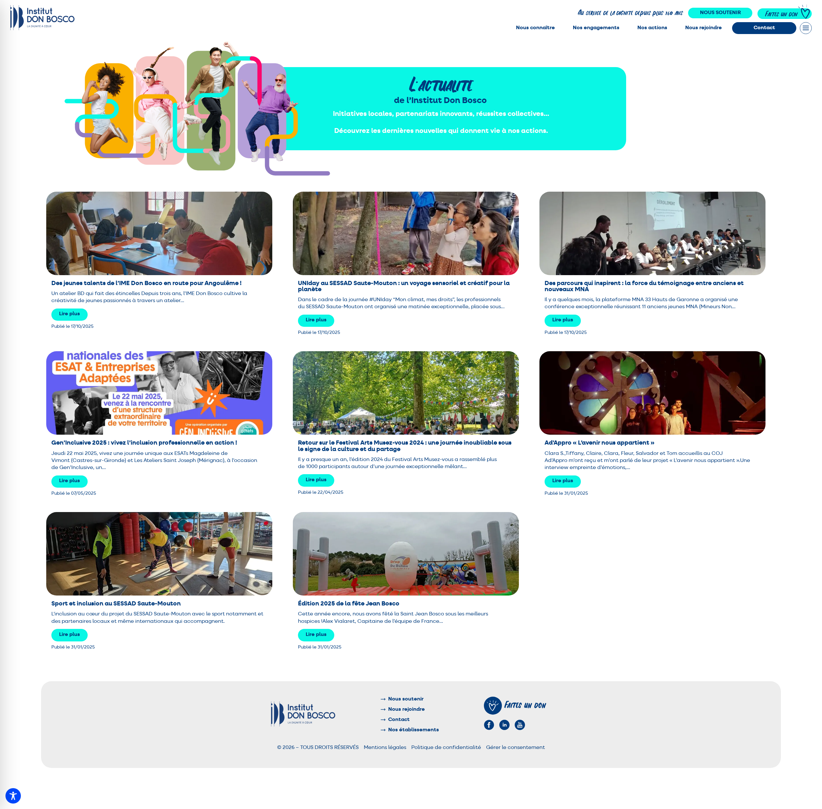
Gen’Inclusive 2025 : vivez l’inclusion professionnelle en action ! (144, 443)
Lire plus (69, 314)
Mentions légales (385, 747)
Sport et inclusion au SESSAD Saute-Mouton (116, 604)
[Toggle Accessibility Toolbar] (13, 795)
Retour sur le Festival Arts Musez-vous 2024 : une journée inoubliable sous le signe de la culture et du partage (405, 446)
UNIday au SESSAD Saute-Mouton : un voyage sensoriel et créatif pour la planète (404, 286)
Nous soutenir (720, 12)
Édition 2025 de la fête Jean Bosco (348, 604)
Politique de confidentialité (446, 747)
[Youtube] (520, 725)
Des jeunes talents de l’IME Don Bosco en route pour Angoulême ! (146, 283)
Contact (764, 27)
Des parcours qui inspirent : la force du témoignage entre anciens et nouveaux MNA (644, 286)
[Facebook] (489, 725)
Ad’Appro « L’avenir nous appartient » (599, 443)
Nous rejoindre (703, 27)
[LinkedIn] (504, 725)
